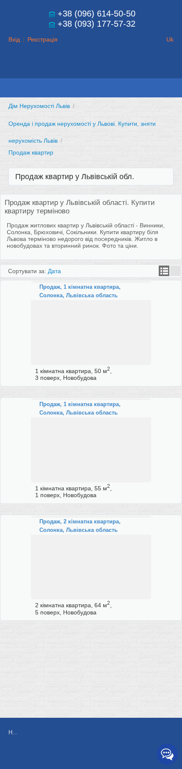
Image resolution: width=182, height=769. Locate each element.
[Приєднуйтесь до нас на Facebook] (95, 755)
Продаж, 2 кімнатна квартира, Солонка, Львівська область (80, 525)
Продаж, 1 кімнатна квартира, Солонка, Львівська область (80, 291)
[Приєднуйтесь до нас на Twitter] (114, 755)
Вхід (14, 39)
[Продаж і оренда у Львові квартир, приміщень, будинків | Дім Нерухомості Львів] (91, 70)
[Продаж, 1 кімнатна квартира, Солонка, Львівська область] (91, 323)
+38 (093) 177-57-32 (96, 23)
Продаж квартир (30, 152)
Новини (12, 732)
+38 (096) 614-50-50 (96, 13)
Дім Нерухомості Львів (39, 105)
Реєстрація (43, 39)
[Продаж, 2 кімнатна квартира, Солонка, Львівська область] (91, 557)
